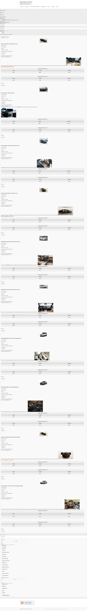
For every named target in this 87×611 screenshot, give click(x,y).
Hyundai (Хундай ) (5, 558)
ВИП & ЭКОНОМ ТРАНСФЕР (34, 6)
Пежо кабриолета (5, 575)
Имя (8, 37)
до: (14, 579)
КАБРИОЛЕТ (27, 6)
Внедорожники (4, 584)
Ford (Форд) (4, 556)
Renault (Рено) (4, 569)
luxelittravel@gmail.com (28, 603)
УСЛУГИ (48, 6)
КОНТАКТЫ (53, 6)
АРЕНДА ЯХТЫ (43, 6)
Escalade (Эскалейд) (5, 552)
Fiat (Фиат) (4, 554)
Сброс (4, 539)
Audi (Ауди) (4, 545)
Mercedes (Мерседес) (5, 560)
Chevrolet (4, 550)
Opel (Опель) (4, 562)
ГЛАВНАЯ (21, 6)
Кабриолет (4, 586)
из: (1, 579)
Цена (6, 37)
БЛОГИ (57, 6)
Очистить (7, 544)
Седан (3, 590)
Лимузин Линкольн (5, 573)
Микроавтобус (4, 588)
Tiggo (3, 571)
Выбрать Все (12, 544)
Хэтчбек (3, 592)
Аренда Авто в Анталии (26, 1)
